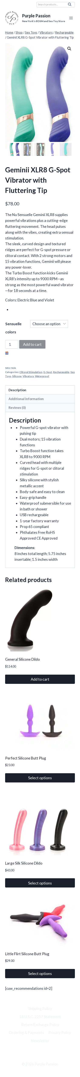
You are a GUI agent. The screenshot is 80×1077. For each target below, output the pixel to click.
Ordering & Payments (26, 1032)
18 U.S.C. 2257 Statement (40, 1016)
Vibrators (28, 376)
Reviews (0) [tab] (17, 407)
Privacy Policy (59, 1032)
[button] (69, 49)
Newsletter (40, 1040)
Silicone (17, 376)
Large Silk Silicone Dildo (23, 863)
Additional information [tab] (26, 399)
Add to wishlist (21, 353)
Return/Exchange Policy (40, 1024)
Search (71, 5)
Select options (40, 777)
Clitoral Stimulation (30, 372)
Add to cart (32, 344)
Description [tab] (17, 390)
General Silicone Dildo (22, 659)
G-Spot (47, 372)
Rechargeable (61, 372)
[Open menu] (71, 18)
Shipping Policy (40, 1008)
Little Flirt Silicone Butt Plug (27, 954)
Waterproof (42, 376)
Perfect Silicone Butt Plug (25, 758)
